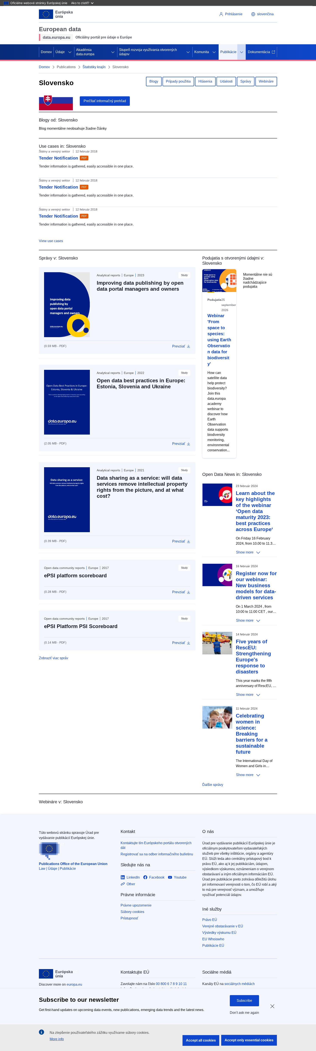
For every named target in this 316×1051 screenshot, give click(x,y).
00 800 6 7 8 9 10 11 (171, 984)
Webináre (266, 81)
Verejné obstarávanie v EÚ (222, 926)
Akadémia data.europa (85, 52)
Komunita (201, 52)
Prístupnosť (129, 918)
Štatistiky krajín (94, 67)
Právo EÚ (209, 920)
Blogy (153, 81)
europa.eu (74, 984)
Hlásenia (205, 81)
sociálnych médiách (239, 984)
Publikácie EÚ (213, 945)
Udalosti (226, 81)
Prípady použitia (178, 81)
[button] (262, 14)
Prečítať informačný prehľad (105, 101)
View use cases (51, 241)
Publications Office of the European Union (73, 864)
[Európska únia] (56, 14)
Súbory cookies (132, 912)
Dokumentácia (259, 52)
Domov (46, 52)
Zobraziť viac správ (53, 658)
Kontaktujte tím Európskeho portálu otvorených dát (156, 845)
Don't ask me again (244, 1012)
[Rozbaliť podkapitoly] (70, 52)
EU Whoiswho (213, 939)
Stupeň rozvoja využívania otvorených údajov (148, 52)
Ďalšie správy (212, 785)
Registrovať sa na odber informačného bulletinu (157, 854)
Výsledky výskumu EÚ (219, 932)
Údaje (60, 52)
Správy (245, 81)
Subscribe (244, 1000)
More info (57, 1039)
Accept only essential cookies (249, 1040)
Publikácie (228, 52)
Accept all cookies (201, 1040)
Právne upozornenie (136, 905)
